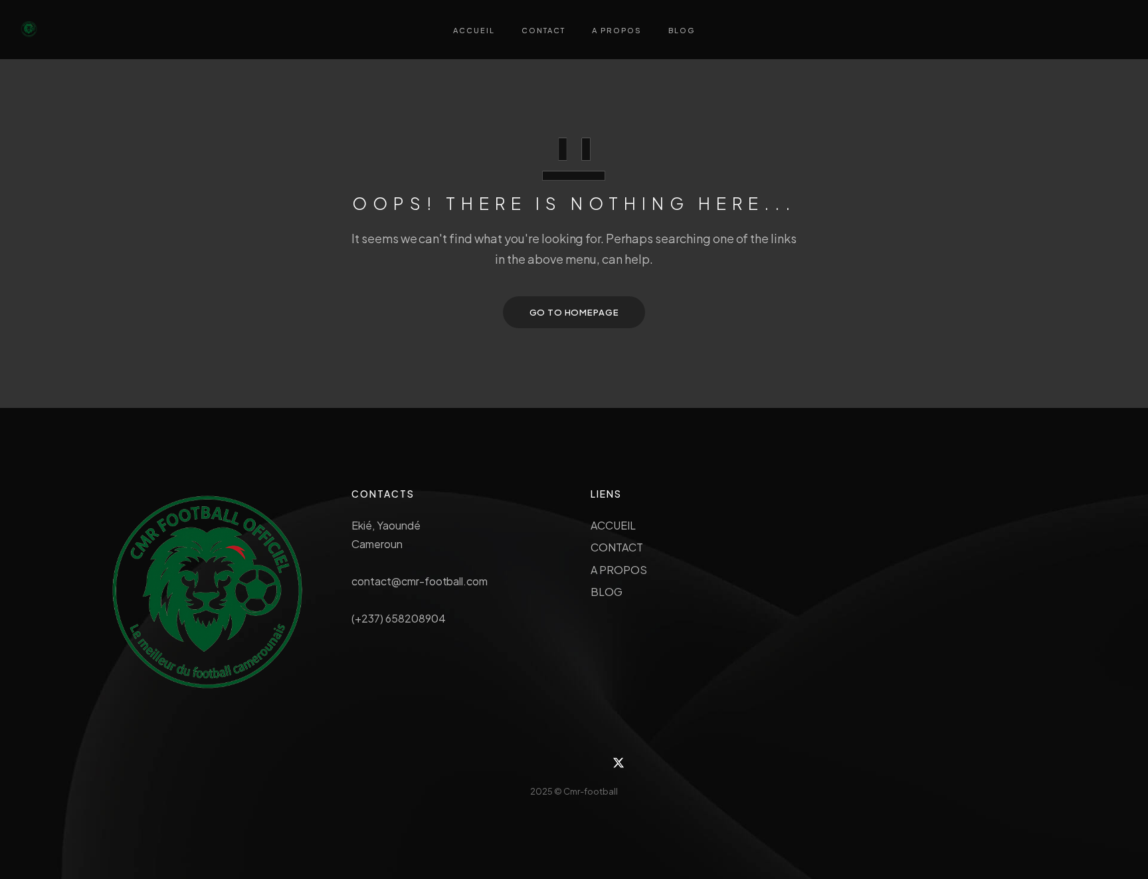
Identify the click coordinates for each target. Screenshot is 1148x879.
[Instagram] (530, 763)
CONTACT (617, 547)
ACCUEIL (613, 525)
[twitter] (619, 763)
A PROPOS (619, 570)
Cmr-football (590, 791)
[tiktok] (559, 763)
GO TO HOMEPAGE (574, 312)
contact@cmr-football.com (419, 581)
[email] (589, 763)
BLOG (606, 592)
